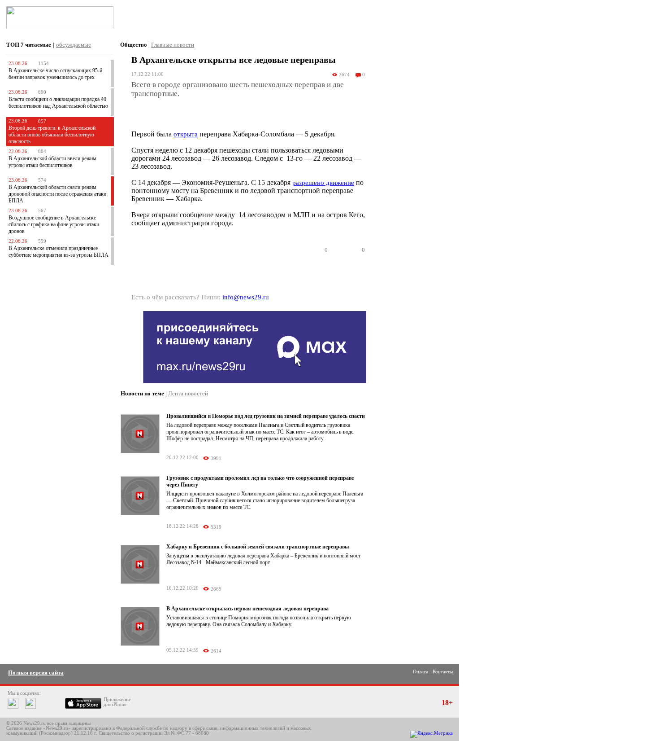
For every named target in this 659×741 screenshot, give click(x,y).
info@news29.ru (245, 297)
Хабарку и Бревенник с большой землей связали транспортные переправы (257, 547)
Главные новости (172, 44)
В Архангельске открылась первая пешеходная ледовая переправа (247, 608)
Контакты (443, 671)
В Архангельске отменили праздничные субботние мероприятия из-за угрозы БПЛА (58, 251)
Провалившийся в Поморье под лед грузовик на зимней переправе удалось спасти (265, 416)
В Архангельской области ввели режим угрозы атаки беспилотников (52, 161)
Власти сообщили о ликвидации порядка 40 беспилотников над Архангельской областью (58, 102)
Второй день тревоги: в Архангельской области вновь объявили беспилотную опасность (52, 135)
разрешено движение (323, 182)
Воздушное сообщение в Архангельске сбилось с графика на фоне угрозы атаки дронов (54, 224)
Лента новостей (188, 393)
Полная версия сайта (36, 672)
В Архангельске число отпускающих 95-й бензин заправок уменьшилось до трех (55, 73)
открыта (185, 134)
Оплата (420, 671)
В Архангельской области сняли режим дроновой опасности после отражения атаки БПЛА (57, 194)
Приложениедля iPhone (117, 702)
